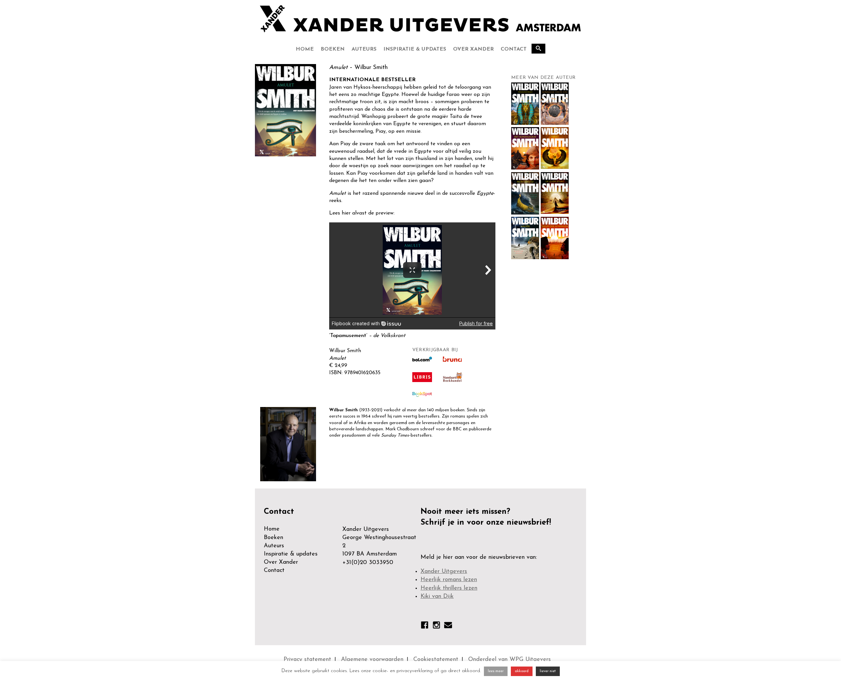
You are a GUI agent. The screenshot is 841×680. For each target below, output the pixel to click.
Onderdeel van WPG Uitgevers (509, 660)
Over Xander (473, 49)
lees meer (496, 671)
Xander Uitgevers (443, 572)
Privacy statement (307, 660)
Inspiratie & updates (414, 49)
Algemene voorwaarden (372, 660)
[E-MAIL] (448, 626)
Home (305, 49)
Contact (514, 49)
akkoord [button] (522, 671)
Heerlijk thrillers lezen (448, 588)
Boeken (333, 49)
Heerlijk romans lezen (448, 580)
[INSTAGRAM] (436, 626)
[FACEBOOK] (424, 626)
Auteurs (364, 49)
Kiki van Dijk (437, 597)
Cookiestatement (435, 660)
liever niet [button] (548, 671)
